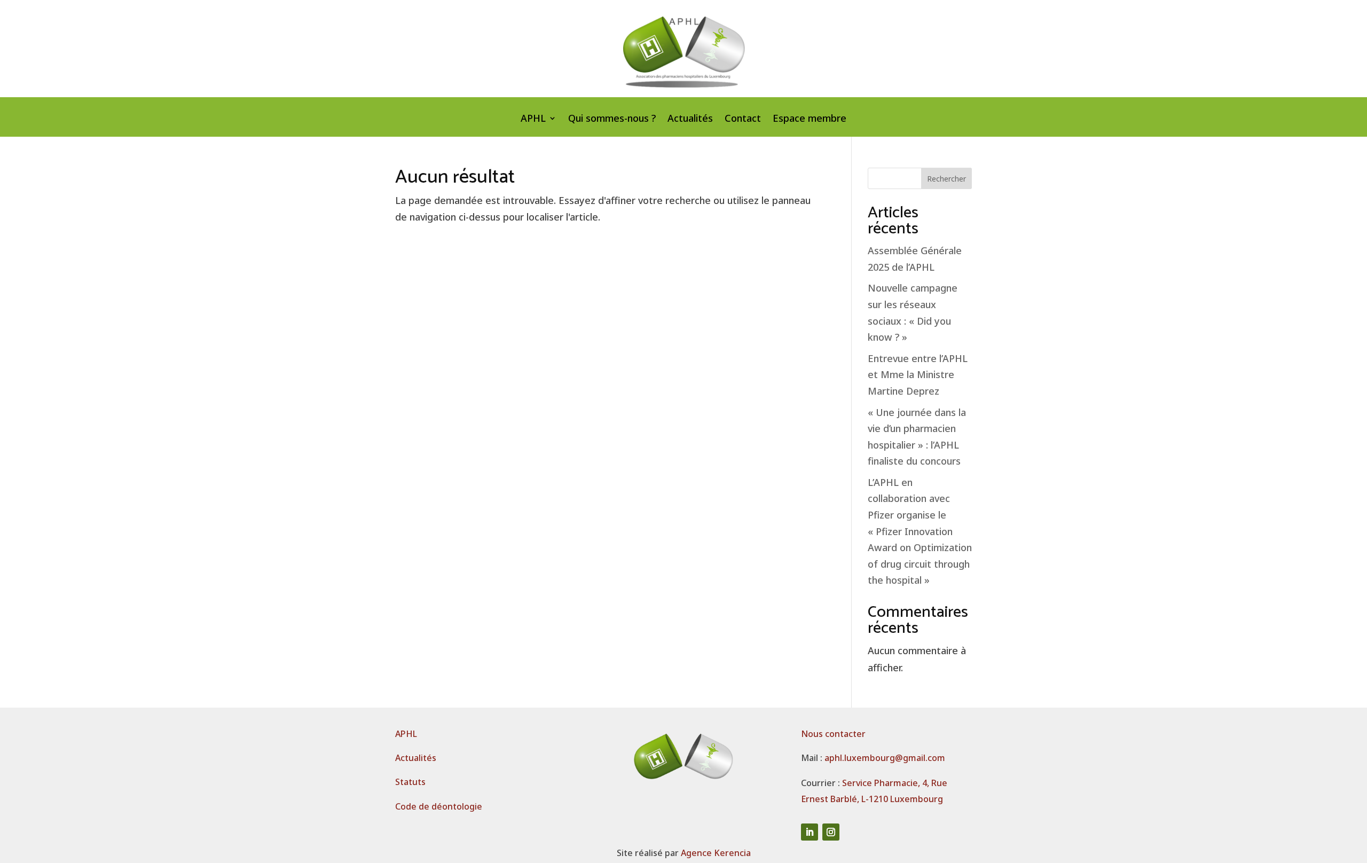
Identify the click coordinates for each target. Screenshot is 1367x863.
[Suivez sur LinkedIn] (809, 832)
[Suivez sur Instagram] (830, 832)
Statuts (410, 782)
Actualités (690, 119)
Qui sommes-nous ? (612, 119)
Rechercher (946, 179)
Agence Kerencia (716, 853)
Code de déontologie (438, 806)
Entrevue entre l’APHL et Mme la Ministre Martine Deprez (918, 374)
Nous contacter (833, 734)
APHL (533, 119)
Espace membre (809, 119)
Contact (743, 119)
